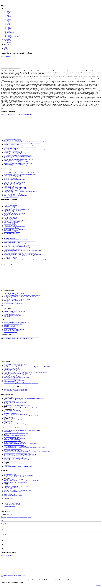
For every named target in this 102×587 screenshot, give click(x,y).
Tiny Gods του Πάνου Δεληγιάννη (12, 437)
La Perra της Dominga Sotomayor (12, 413)
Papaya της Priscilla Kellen (10, 498)
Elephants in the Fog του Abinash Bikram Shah (15, 402)
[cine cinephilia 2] (5, 576)
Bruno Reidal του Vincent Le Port (12, 242)
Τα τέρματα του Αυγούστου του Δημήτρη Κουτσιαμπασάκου (18, 163)
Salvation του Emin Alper (10, 474)
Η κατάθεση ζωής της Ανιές (10, 207)
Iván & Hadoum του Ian (9, 485)
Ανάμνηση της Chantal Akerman (11, 203)
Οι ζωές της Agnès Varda (10, 212)
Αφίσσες (9, 35)
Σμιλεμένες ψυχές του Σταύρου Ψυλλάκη (13, 160)
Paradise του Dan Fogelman (10, 186)
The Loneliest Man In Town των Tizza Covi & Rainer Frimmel (18, 475)
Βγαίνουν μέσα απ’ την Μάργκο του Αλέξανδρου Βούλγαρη (18, 156)
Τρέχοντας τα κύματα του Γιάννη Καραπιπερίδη (15, 442)
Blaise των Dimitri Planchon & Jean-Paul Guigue (15, 390)
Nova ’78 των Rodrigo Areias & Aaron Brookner (15, 458)
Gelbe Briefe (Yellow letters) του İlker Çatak (14, 380)
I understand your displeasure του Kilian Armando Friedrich (18, 490)
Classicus (9, 11)
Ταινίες (5, 9)
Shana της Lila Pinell (8, 417)
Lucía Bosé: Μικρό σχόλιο (10, 224)
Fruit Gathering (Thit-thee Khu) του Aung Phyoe (15, 364)
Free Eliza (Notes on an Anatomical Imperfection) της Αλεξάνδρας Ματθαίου (22, 143)
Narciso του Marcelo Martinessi (11, 487)
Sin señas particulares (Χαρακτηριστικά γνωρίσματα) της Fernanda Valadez (21, 245)
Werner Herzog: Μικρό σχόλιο (11, 217)
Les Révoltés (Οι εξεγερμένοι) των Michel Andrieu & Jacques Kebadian (21, 255)
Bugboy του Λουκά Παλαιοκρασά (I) (12, 439)
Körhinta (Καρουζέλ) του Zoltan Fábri (13, 249)
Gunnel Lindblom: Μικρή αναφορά (12, 232)
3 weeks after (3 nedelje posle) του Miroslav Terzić (16, 373)
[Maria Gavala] (16, 517)
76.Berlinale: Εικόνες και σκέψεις (12, 504)
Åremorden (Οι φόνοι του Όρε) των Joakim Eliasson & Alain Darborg (20, 191)
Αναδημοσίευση (10, 32)
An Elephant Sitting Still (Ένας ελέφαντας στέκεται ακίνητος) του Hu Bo (21, 253)
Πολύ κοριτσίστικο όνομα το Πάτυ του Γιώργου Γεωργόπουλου (19, 145)
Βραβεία (9, 42)
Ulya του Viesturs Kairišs (10, 401)
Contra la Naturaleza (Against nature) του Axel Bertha (16, 377)
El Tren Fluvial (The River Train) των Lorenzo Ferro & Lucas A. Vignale (21, 480)
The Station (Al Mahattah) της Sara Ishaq (13, 419)
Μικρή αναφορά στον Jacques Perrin (12, 233)
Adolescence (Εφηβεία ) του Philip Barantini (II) (15, 189)
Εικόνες (5, 34)
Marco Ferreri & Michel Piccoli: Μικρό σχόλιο (15, 229)
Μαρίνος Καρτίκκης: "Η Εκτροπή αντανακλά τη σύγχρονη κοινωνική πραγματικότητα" (24, 149)
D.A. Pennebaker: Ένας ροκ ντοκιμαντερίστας (14, 220)
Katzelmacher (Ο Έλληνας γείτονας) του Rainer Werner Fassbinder (19, 241)
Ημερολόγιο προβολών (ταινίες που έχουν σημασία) (16, 433)
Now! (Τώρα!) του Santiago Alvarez (12, 449)
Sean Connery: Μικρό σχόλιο (11, 230)
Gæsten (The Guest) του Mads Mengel (13, 365)
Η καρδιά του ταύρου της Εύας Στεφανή (13, 164)
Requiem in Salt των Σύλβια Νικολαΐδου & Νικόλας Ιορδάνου (18, 155)
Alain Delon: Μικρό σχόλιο (10, 218)
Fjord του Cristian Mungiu (10, 381)
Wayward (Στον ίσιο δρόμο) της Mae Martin (14, 179)
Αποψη (8, 27)
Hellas (8, 13)
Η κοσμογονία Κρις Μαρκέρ (10, 206)
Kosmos (8, 12)
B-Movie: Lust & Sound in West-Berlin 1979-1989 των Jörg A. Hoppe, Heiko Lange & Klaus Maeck (28, 451)
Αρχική (5, 8)
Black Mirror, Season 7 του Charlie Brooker (14, 184)
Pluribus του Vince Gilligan (10, 178)
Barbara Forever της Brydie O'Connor (13, 495)
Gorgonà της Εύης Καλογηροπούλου (12, 151)
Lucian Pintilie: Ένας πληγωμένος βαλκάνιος (14, 213)
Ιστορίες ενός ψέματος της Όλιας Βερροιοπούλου (15, 435)
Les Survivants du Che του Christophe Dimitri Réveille (17, 405)
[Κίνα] (13, 575)
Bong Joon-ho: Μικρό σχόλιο (11, 222)
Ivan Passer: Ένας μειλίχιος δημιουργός (13, 221)
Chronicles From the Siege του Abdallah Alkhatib (15, 482)
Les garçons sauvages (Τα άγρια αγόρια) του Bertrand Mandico (18, 247)
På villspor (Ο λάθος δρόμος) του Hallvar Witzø (15, 190)
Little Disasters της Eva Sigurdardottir (12, 183)
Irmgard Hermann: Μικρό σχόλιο (11, 228)
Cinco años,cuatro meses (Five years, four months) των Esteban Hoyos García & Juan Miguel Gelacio (28, 366)
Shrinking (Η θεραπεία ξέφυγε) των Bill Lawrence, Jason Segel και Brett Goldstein (23, 172)
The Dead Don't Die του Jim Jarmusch (13, 251)
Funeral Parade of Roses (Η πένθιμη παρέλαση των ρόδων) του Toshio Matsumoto (23, 250)
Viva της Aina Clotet (8, 421)
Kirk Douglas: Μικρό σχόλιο (10, 225)
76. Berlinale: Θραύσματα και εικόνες (13, 503)
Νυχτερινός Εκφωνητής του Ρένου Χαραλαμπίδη (15, 153)
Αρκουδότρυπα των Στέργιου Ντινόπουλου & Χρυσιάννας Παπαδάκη (20, 147)
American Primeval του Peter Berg (12, 193)
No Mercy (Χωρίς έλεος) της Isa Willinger (14, 457)
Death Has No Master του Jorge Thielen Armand (15, 414)
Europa (8, 15)
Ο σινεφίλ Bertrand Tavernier (11, 205)
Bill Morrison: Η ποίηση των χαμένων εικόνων (15, 463)
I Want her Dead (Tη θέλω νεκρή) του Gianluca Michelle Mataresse (20, 459)
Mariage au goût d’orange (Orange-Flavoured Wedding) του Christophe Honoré (22, 407)
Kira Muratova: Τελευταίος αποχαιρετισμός (14, 214)
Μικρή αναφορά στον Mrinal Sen (11, 216)
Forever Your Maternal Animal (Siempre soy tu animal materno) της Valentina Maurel (24, 398)
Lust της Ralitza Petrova (9, 494)
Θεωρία (8, 31)
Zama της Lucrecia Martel (10, 258)
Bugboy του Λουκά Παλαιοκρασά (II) (13, 441)
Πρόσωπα (6, 17)
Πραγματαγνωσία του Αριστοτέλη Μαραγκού (14, 438)
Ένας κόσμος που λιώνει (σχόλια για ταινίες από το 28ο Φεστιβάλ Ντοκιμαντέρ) (23, 430)
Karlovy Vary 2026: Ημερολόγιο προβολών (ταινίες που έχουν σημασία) (21, 383)
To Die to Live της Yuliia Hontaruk (12, 376)
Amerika (9, 16)
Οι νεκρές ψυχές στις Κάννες (10, 257)
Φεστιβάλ (9, 28)
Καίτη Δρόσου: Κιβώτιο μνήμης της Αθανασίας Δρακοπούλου (18, 159)
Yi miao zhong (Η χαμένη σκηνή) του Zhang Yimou (16, 239)
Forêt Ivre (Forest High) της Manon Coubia (14, 479)
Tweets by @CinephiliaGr (7, 555)
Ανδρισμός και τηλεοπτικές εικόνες (12, 180)
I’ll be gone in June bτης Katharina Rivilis (13, 399)
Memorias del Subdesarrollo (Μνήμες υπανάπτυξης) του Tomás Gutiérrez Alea (22, 254)
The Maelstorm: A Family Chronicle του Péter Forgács (17, 453)
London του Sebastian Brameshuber (12, 491)
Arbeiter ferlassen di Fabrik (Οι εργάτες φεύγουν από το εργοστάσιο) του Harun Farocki (24, 447)
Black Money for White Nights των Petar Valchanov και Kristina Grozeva (21, 375)
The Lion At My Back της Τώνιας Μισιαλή (14, 140)
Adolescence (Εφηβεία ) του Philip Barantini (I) (15, 187)
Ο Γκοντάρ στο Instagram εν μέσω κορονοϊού (14, 226)
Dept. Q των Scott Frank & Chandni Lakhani (14, 182)
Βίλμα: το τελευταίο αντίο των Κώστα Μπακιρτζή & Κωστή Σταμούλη (20, 443)
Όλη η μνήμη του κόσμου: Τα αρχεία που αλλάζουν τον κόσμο (19, 466)
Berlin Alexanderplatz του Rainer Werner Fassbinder (16, 195)
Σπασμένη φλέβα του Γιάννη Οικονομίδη (13, 144)
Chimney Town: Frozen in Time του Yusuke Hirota (16, 389)
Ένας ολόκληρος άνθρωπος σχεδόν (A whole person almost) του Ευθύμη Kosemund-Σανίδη (25, 141)
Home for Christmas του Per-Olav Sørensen (14, 176)
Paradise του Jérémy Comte (10, 489)
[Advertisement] (18, 3)
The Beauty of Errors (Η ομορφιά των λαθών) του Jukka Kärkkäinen (20, 455)
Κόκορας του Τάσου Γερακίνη (11, 148)
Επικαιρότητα (7, 39)
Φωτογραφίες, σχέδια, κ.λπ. (13, 36)
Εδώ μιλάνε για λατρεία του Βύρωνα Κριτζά (14, 157)
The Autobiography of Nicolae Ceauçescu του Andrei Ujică (18, 450)
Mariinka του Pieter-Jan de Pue (11, 461)
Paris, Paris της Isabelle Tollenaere (12, 368)
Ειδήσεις (9, 40)
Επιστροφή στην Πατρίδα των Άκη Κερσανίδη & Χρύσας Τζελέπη (19, 161)
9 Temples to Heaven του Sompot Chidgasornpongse (16, 411)
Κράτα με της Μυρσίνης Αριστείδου (12, 139)
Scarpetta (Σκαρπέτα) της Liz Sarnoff (12, 175)
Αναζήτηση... (4, 514)
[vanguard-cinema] (5, 305)
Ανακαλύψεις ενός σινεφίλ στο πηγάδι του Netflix (15, 243)
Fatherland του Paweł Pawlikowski (12, 379)
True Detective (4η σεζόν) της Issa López (13, 194)
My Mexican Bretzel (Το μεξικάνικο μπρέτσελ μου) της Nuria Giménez (21, 454)
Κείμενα (6, 25)
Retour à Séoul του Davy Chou (11, 238)
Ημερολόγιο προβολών (9, 506)
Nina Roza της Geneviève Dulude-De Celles (14, 476)
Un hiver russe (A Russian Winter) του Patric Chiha (16, 486)
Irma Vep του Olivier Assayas (11, 197)
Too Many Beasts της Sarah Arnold (12, 410)
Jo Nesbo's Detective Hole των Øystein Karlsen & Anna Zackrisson (20, 174)
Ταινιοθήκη (9, 38)
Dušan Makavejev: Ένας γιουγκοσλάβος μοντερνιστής (16, 209)
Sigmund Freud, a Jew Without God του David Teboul (16, 246)
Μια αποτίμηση (7, 431)
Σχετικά (98, 585)
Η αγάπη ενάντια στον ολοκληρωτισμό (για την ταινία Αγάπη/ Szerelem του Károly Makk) (25, 259)
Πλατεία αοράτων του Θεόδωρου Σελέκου (14, 445)
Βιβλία (8, 30)
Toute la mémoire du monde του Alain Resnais (15, 446)
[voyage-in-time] (5, 520)
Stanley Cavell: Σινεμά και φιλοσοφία (12, 210)
